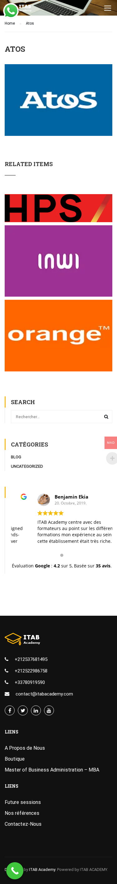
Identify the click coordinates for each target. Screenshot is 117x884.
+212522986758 (31, 671)
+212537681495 (31, 659)
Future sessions (23, 802)
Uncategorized (27, 466)
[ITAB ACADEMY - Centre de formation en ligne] (23, 9)
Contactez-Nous (23, 824)
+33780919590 (30, 682)
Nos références (22, 813)
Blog (16, 457)
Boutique (15, 759)
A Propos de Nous (25, 748)
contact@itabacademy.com (44, 694)
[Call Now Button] (14, 870)
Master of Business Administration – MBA (52, 770)
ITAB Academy (42, 869)
